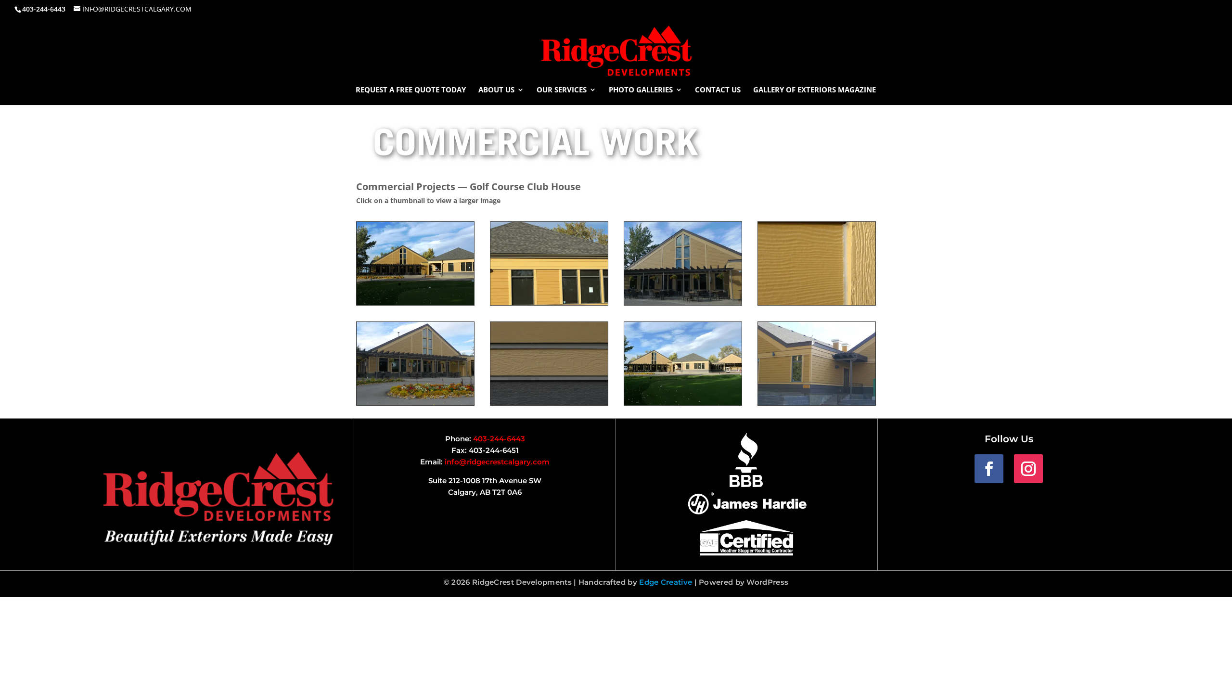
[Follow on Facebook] (989, 468)
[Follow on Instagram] (1028, 468)
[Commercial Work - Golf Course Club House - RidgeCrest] (415, 302)
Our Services (562, 90)
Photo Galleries (641, 90)
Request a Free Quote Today (411, 90)
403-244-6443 (499, 438)
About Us (496, 90)
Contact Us (718, 90)
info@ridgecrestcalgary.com (497, 461)
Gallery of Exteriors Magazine (814, 90)
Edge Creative (665, 582)
